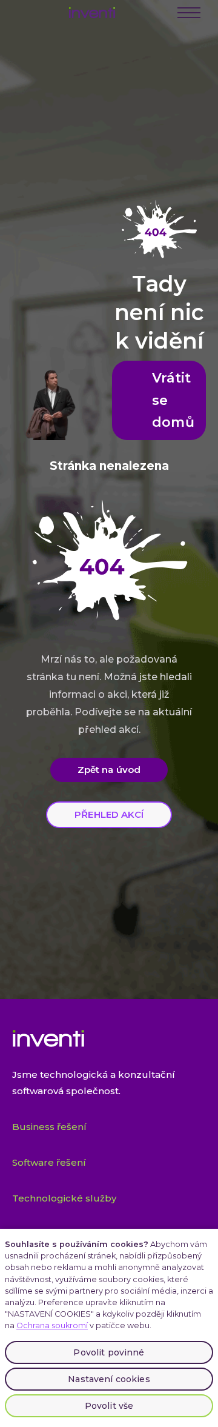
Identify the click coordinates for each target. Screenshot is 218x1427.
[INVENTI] (92, 12)
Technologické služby (64, 1198)
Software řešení (49, 1162)
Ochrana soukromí (52, 1325)
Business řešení (49, 1126)
